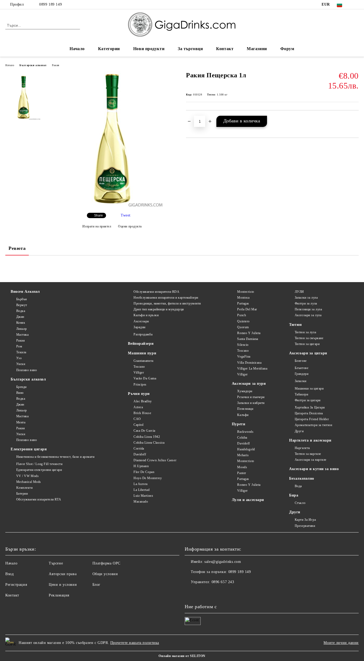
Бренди (21, 387)
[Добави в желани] (355, 119)
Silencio (242, 345)
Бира (293, 495)
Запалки (300, 381)
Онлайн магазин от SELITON (182, 656)
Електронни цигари (29, 449)
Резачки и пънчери (251, 397)
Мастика (22, 334)
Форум (287, 48)
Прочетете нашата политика (134, 643)
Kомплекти (24, 488)
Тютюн (295, 325)
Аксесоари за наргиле (310, 460)
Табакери (301, 394)
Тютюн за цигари (307, 344)
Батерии (22, 493)
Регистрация (16, 585)
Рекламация (59, 595)
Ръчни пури (139, 394)
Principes (140, 384)
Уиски (20, 364)
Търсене (56, 563)
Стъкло (300, 503)
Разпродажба (143, 334)
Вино (20, 393)
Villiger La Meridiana (252, 368)
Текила (21, 352)
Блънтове (301, 368)
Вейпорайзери (140, 344)
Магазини (257, 48)
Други (299, 431)
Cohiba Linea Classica (149, 442)
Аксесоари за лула (308, 315)
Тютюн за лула (305, 332)
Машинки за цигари (309, 388)
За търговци (190, 48)
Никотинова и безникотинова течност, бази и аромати (55, 457)
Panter (241, 473)
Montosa (243, 297)
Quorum (243, 327)
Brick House (142, 413)
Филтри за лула (306, 303)
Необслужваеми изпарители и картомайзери (166, 297)
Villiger (139, 372)
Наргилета (302, 448)
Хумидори (244, 391)
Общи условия (105, 574)
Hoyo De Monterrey (148, 478)
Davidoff (140, 454)
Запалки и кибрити (251, 403)
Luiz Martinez (143, 496)
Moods (242, 467)
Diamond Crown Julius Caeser (155, 460)
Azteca (138, 407)
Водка (20, 311)
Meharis (243, 455)
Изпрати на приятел (96, 226)
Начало (77, 48)
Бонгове (300, 361)
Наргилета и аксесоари (310, 440)
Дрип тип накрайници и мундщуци (159, 309)
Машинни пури (142, 353)
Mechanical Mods (28, 482)
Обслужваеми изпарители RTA (38, 499)
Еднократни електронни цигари (39, 470)
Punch (241, 315)
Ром (19, 346)
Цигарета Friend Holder (312, 419)
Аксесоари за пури (249, 384)
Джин (20, 317)
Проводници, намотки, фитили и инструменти (167, 303)
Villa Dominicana (249, 362)
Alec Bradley (143, 401)
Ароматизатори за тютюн (313, 425)
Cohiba (242, 437)
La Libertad (141, 490)
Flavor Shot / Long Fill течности (39, 464)
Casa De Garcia (144, 430)
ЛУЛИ (299, 292)
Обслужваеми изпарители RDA (156, 292)
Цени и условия (62, 585)
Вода (298, 486)
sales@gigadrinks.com (222, 562)
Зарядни (139, 327)
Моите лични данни (341, 643)
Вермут (21, 305)
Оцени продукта (130, 226)
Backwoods (245, 432)
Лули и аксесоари (248, 500)
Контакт (224, 48)
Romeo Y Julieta (248, 333)
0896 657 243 (223, 582)
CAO (137, 419)
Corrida (139, 448)
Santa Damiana (247, 339)
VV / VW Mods (27, 476)
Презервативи (305, 526)
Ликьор (21, 329)
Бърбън (21, 299)
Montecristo (245, 292)
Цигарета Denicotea (309, 413)
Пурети (238, 424)
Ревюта (17, 248)
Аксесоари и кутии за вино (314, 469)
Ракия (55, 65)
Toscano (139, 366)
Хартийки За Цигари (310, 407)
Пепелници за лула (308, 309)
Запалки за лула (306, 297)
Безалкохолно (301, 478)
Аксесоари (141, 321)
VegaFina (243, 356)
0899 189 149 (50, 4)
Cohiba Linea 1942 (147, 437)
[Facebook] (356, 4)
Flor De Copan (144, 472)
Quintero (243, 321)
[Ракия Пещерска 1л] (112, 205)
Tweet (126, 215)
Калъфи (242, 415)
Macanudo (141, 501)
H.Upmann (141, 466)
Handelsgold (246, 449)
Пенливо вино (26, 370)
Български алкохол (33, 65)
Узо (19, 358)
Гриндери (301, 374)
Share (98, 215)
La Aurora (141, 484)
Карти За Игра (305, 520)
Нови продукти (148, 48)
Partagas (243, 303)
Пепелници (245, 409)
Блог (96, 585)
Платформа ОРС (106, 563)
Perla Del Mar (247, 309)
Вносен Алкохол (25, 292)
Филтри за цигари (308, 400)
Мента (20, 422)
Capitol (138, 425)
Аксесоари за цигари (308, 353)
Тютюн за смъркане (309, 338)
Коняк (20, 323)
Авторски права (62, 574)
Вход (9, 574)
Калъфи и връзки (146, 315)
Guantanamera (143, 361)
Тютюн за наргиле (308, 454)
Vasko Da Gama (145, 378)
